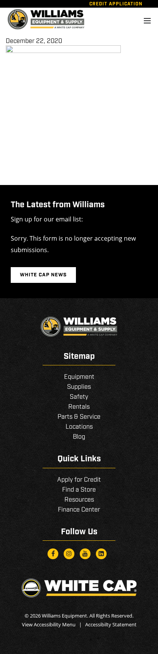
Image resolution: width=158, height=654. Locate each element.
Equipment (79, 377)
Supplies (79, 387)
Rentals (79, 407)
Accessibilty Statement (111, 624)
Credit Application (116, 4)
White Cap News (43, 275)
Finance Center (79, 510)
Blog (79, 437)
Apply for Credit (79, 480)
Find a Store (79, 490)
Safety (79, 397)
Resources (79, 500)
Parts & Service (79, 417)
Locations (79, 427)
